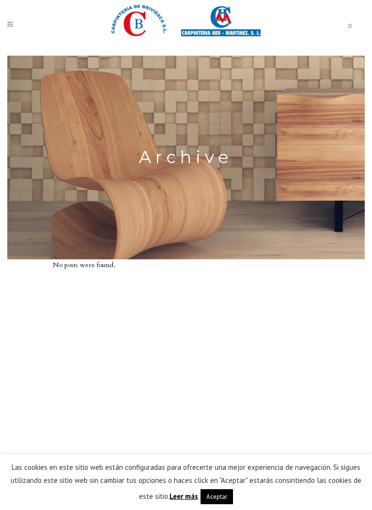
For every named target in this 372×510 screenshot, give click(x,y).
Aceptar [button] (216, 497)
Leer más (184, 496)
